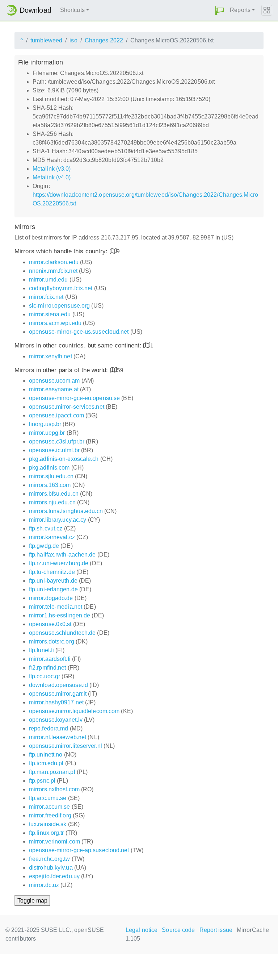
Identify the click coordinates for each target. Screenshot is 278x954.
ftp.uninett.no (45, 754)
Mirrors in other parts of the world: (62, 370)
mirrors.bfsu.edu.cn (54, 494)
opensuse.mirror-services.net (66, 407)
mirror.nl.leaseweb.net (57, 737)
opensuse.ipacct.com (56, 415)
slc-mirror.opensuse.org (59, 306)
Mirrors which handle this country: (62, 251)
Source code (178, 930)
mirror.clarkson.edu (54, 262)
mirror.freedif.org (50, 815)
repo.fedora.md (48, 728)
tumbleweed (46, 40)
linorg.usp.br (45, 424)
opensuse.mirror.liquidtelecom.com (74, 711)
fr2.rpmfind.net (47, 668)
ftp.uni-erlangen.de (53, 589)
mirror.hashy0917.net (56, 702)
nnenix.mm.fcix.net (53, 271)
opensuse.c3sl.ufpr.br (56, 441)
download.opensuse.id (58, 685)
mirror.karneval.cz (52, 537)
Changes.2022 (104, 40)
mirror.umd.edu (48, 279)
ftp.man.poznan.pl (52, 772)
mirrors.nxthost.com (54, 789)
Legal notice (141, 930)
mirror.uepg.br (47, 433)
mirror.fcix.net (46, 297)
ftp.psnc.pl (42, 781)
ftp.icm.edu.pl (46, 763)
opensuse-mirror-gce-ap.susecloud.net (79, 850)
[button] (219, 10)
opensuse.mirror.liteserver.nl (65, 746)
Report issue (215, 930)
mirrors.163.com (50, 485)
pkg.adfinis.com (49, 467)
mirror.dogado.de (51, 598)
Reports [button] (240, 10)
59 (120, 370)
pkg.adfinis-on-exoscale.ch (64, 459)
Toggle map (32, 900)
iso (73, 40)
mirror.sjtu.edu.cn (51, 476)
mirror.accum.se (49, 807)
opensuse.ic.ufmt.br (54, 450)
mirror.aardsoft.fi (50, 659)
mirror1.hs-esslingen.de (59, 615)
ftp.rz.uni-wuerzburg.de (58, 563)
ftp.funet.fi (41, 650)
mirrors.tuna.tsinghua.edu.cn (66, 511)
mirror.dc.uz (44, 885)
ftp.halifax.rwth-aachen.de (62, 554)
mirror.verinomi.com (54, 841)
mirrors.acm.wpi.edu (55, 323)
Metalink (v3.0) (52, 169)
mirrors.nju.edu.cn (52, 502)
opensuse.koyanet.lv (56, 720)
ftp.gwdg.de (44, 546)
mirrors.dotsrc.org (51, 641)
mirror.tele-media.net (55, 607)
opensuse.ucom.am (54, 381)
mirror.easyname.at (54, 389)
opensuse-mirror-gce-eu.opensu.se (74, 398)
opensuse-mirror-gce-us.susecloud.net (79, 332)
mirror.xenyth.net (50, 356)
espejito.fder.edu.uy (54, 876)
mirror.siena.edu (50, 314)
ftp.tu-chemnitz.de (52, 572)
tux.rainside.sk (48, 824)
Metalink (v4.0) (52, 177)
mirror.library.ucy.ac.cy (57, 520)
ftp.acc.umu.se (47, 798)
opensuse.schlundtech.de (62, 633)
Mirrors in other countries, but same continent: (78, 345)
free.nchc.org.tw (49, 859)
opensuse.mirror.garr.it (58, 694)
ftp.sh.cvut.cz (45, 528)
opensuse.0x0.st (50, 624)
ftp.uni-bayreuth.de (53, 581)
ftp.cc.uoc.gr (44, 676)
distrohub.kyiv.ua (51, 868)
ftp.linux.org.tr (46, 833)
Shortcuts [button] (72, 10)
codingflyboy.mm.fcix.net (60, 288)
